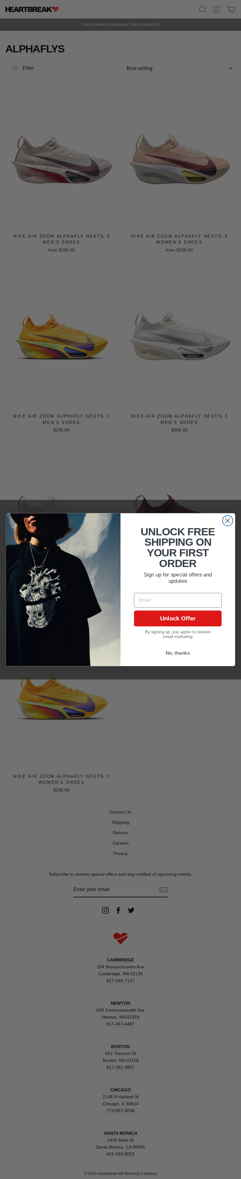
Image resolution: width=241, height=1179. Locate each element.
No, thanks (178, 652)
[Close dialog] (227, 520)
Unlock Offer (177, 618)
